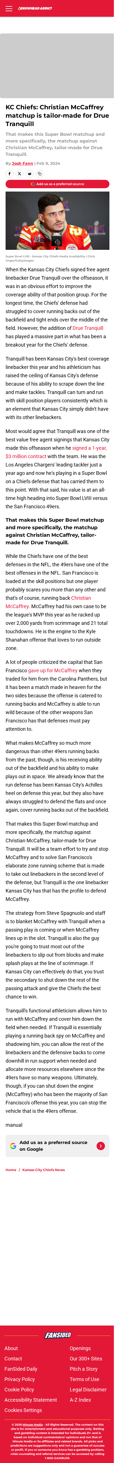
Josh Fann (22, 163)
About (11, 1348)
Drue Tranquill (88, 328)
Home (11, 1170)
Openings (80, 1348)
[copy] (40, 174)
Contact (13, 1359)
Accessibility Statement (30, 1400)
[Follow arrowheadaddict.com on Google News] (101, 1146)
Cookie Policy (19, 1389)
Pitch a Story (84, 1369)
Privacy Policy (19, 1379)
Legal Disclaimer (88, 1389)
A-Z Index (80, 1400)
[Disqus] (59, 1251)
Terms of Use (84, 1379)
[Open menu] (9, 8)
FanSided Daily (20, 1369)
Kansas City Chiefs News (43, 1170)
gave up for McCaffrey (53, 670)
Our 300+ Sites (86, 1359)
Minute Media (33, 1424)
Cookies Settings (23, 1410)
